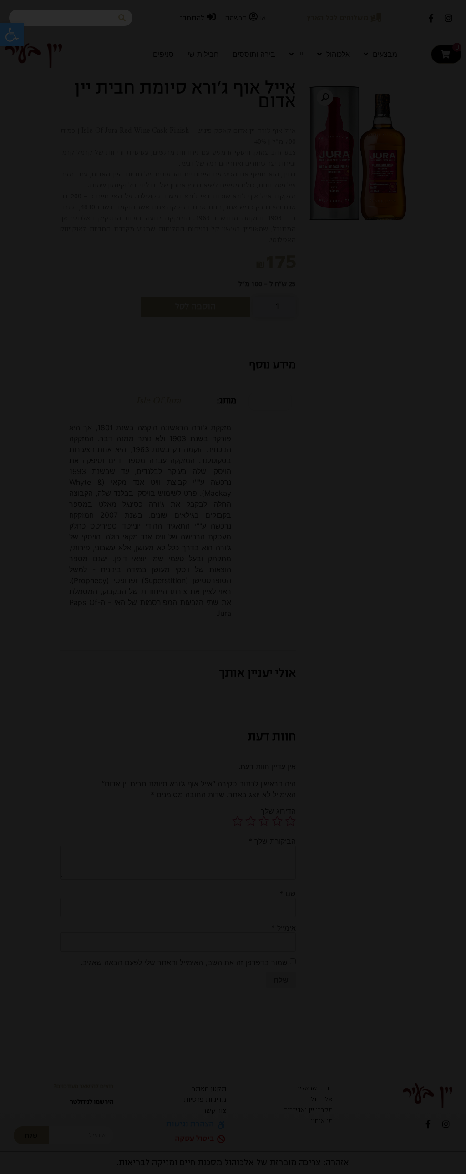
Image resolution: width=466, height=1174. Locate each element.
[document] (233, 587)
